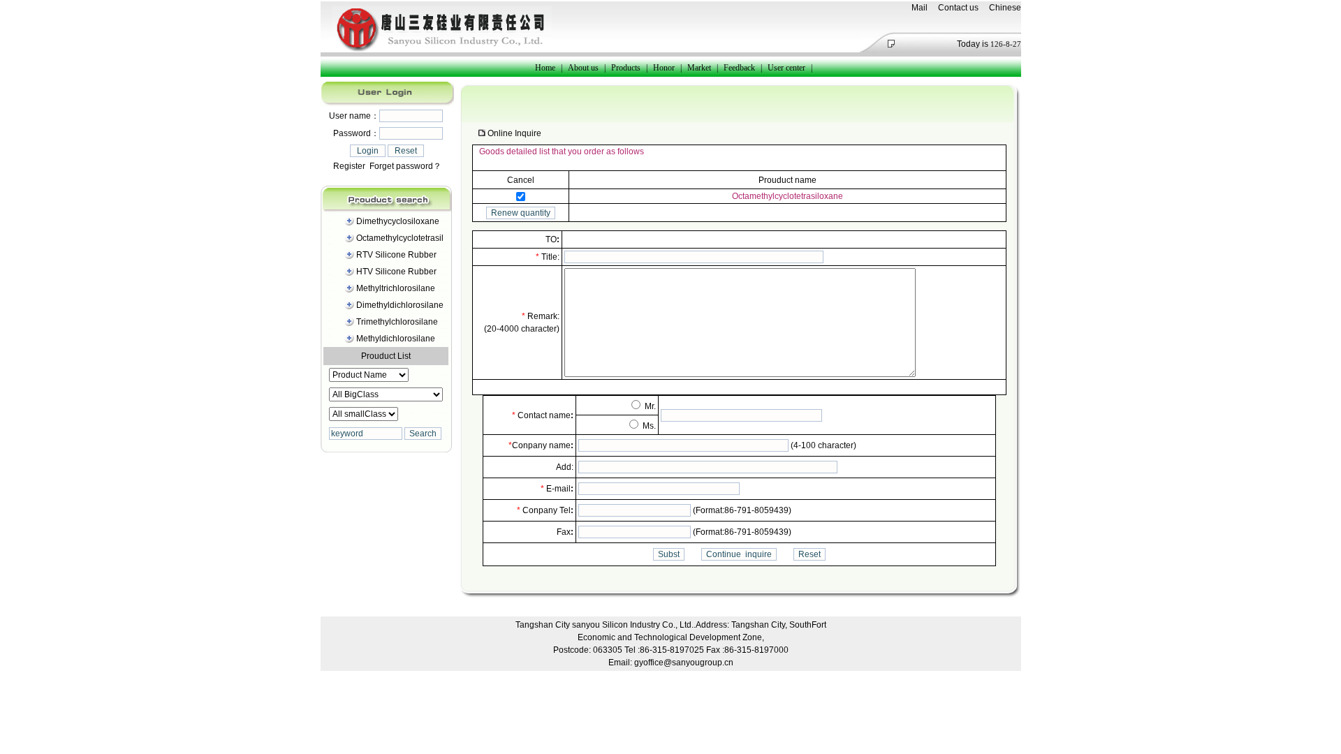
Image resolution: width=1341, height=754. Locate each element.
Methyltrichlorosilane (395, 288)
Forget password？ (405, 166)
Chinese (1005, 8)
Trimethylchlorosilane (397, 322)
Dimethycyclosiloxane (397, 221)
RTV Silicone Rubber (396, 255)
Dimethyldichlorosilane (400, 305)
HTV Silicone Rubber (396, 271)
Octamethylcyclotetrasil (400, 238)
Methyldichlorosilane (395, 338)
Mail (919, 8)
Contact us (958, 8)
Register (349, 166)
